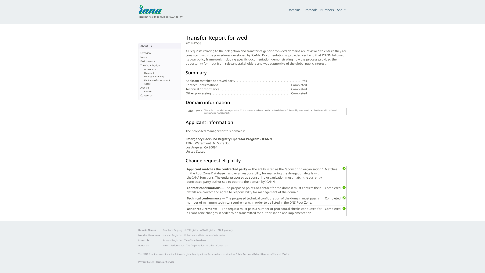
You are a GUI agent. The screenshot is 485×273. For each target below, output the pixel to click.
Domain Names (147, 230)
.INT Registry (191, 230)
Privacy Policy (146, 262)
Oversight (149, 72)
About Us (143, 245)
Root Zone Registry (172, 230)
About (341, 10)
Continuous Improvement (157, 80)
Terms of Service (165, 262)
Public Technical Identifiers (250, 254)
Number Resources (149, 235)
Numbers (327, 10)
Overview (145, 53)
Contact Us (222, 245)
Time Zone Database (195, 240)
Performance (147, 61)
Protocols (310, 10)
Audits (147, 83)
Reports (148, 91)
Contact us (146, 95)
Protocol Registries (172, 240)
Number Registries (172, 235)
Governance (150, 69)
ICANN (285, 254)
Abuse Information (216, 235)
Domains (294, 10)
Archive (144, 87)
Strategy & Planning (154, 76)
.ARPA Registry (207, 230)
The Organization (150, 65)
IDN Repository (225, 230)
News (143, 57)
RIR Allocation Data (194, 235)
